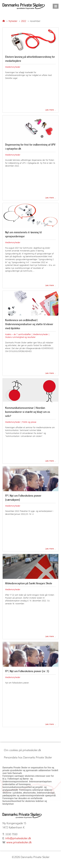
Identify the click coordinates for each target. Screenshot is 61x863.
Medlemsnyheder (12, 66)
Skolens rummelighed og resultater (20, 337)
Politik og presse (29, 422)
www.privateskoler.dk (19, 842)
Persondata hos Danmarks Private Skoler (28, 757)
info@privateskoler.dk (18, 838)
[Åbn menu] (55, 6)
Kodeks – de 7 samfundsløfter (18, 334)
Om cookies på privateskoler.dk (22, 750)
